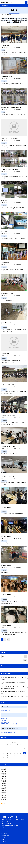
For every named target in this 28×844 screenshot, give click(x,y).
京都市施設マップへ (5, 710)
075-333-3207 (8, 821)
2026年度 (3, 768)
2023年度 (3, 773)
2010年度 (3, 795)
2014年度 (3, 788)
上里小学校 (3, 720)
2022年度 (3, 775)
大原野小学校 (4, 718)
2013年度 (3, 790)
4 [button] (7, 639)
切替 (25, 660)
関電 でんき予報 (5, 722)
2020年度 (3, 778)
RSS (4, 803)
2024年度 (3, 771)
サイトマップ (5, 827)
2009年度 (3, 797)
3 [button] (5, 639)
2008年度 (3, 799)
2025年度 (3, 769)
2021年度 (3, 776)
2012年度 (3, 792)
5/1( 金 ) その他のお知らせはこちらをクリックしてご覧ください (14, 696)
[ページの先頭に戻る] (26, 842)
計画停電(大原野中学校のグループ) (9, 724)
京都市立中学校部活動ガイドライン (9, 732)
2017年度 (3, 783)
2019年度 (3, 780)
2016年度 (3, 785)
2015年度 (3, 787)
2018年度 (3, 782)
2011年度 (3, 794)
